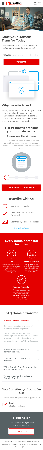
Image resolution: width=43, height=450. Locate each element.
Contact (25, 447)
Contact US (21, 432)
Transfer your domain (21, 187)
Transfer (21, 62)
